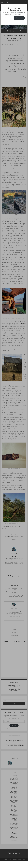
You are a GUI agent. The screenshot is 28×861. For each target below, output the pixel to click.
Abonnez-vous (19, 18)
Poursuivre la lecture (14, 22)
